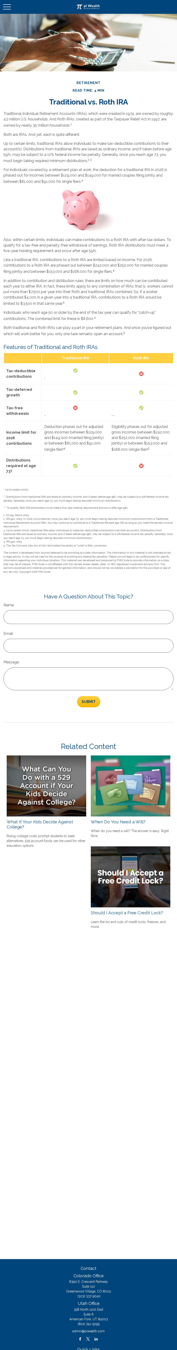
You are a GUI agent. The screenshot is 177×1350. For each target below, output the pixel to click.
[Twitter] (88, 1339)
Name (8, 605)
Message (11, 662)
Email (8, 633)
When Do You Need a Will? (118, 821)
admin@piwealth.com (88, 1331)
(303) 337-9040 (88, 1296)
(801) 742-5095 (89, 1324)
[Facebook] (80, 1339)
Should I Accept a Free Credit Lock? (127, 912)
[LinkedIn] (96, 1339)
